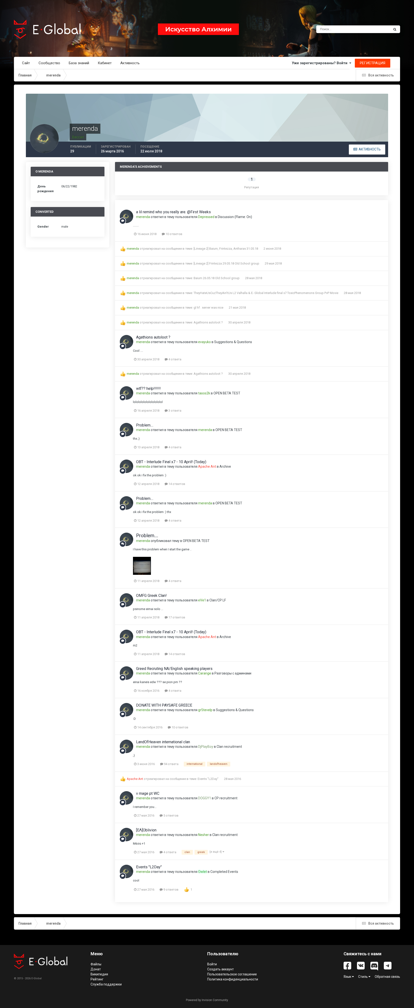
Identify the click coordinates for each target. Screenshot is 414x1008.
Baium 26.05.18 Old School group (217, 278)
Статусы (377, 29)
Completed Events (224, 872)
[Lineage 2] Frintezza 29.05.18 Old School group (227, 263)
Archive (225, 466)
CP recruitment (225, 798)
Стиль (363, 977)
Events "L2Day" (208, 779)
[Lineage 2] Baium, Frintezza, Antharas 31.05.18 (226, 248)
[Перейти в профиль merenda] (126, 216)
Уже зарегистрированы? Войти (320, 63)
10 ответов (173, 234)
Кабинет (105, 63)
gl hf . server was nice (209, 307)
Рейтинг (97, 979)
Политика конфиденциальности (232, 979)
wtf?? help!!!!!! (148, 388)
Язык (348, 977)
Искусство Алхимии (198, 29)
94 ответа (170, 764)
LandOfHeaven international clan (163, 742)
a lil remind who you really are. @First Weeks (173, 212)
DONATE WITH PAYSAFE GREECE (164, 705)
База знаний (79, 63)
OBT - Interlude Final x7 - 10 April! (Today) (171, 462)
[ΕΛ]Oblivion (146, 830)
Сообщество (49, 63)
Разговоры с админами (232, 673)
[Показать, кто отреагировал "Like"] (186, 889)
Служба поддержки (106, 984)
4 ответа (174, 359)
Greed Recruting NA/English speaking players (174, 668)
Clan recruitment (229, 747)
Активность (130, 63)
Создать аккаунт (220, 969)
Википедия (99, 974)
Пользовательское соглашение (232, 974)
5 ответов (170, 815)
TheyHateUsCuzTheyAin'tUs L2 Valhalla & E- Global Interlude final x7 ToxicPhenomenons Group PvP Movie (266, 293)
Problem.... (144, 425)
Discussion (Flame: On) (235, 217)
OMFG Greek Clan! (151, 595)
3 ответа (174, 410)
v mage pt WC (147, 793)
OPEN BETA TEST (226, 393)
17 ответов (176, 617)
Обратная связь (387, 977)
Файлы (96, 964)
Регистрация (372, 63)
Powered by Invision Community (207, 1000)
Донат (96, 969)
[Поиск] (395, 29)
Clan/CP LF (217, 600)
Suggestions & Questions (233, 342)
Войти (212, 964)
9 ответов (170, 889)
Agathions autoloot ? (209, 322)
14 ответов (176, 484)
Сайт (26, 63)
